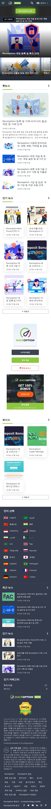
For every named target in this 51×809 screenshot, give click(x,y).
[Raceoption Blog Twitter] (27, 805)
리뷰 (20, 782)
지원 (13, 782)
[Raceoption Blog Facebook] (23, 805)
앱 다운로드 (30, 782)
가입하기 (16, 786)
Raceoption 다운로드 (27, 794)
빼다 (31, 778)
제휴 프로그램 (10, 778)
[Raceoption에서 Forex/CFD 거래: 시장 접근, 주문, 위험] (14, 215)
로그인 (39, 778)
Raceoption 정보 (24, 774)
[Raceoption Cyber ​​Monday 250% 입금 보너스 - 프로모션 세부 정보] (37, 436)
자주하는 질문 (21, 790)
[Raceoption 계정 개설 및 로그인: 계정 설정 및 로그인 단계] (8, 158)
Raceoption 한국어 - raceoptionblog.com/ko (22, 801)
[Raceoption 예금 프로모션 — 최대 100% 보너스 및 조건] (37, 250)
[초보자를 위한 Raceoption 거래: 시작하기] (37, 215)
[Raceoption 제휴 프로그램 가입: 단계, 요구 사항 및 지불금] (8, 172)
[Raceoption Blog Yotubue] (31, 805)
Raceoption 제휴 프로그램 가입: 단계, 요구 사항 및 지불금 (34, 19)
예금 (6, 782)
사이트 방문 (25, 352)
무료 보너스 (26, 368)
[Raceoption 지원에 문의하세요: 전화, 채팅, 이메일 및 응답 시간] (8, 145)
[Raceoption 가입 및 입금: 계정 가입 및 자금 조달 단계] (8, 185)
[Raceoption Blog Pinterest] (44, 805)
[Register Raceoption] (25, 388)
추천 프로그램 (10, 794)
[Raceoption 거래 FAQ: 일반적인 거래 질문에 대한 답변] (8, 596)
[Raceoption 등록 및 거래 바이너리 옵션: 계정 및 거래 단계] (25, 105)
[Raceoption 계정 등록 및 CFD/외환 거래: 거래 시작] (14, 285)
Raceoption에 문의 (11, 805)
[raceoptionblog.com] (14, 3)
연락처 (42, 786)
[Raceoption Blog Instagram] (40, 805)
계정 (26, 786)
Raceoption (9, 774)
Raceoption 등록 (25, 11)
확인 (40, 782)
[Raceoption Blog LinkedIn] (36, 805)
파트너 (33, 786)
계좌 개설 (25, 360)
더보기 (26, 311)
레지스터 (22, 778)
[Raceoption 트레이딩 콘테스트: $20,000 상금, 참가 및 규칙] (14, 470)
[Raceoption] (25, 345)
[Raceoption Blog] (25, 699)
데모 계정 (34, 790)
